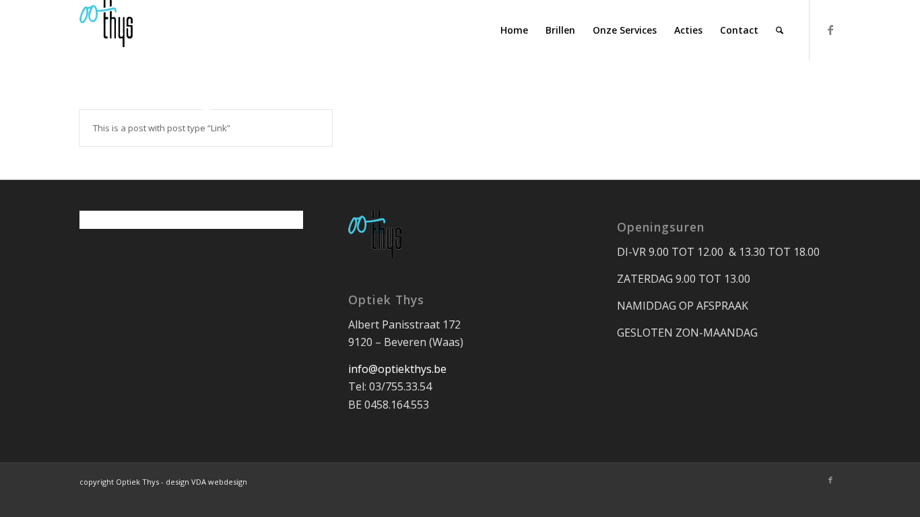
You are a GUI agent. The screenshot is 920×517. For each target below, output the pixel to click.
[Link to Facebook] (830, 30)
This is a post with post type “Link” (161, 128)
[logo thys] (106, 30)
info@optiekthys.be (397, 368)
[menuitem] (514, 30)
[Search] (779, 30)
